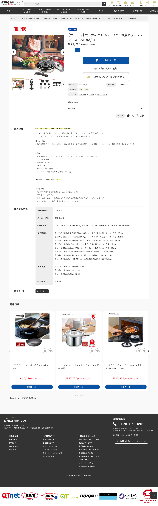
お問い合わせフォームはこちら (132, 441)
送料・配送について (50, 449)
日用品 (91, 94)
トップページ (16, 18)
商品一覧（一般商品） (32, 18)
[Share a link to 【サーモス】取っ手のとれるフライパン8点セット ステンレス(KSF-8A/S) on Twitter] (132, 116)
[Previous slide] (10, 351)
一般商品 (82, 94)
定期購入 (12, 443)
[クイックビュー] (45, 351)
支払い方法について (50, 446)
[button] (18, 84)
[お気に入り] (50, 351)
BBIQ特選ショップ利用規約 (89, 449)
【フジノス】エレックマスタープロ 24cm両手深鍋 (78, 367)
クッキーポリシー (85, 460)
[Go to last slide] (13, 52)
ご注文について (49, 443)
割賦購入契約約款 (86, 453)
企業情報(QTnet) (86, 446)
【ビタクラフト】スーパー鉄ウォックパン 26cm (31, 367)
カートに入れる (107, 60)
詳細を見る (32, 387)
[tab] (75, 395)
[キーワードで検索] (104, 4)
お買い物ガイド (48, 439)
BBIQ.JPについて (86, 443)
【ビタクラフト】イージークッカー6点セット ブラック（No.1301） (126, 367)
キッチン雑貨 (102, 94)
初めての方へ (119, 11)
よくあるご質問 (48, 456)
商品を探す (13, 449)
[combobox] (63, 4)
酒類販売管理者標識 (87, 466)
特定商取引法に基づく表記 (89, 456)
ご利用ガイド (138, 11)
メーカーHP (41, 291)
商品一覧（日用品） (50, 18)
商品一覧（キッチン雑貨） (71, 18)
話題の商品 (13, 446)
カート (80, 502)
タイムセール (14, 439)
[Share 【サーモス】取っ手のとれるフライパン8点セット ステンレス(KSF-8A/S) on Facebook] (128, 116)
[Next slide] (63, 52)
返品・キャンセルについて (52, 453)
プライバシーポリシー (87, 463)
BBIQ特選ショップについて (89, 439)
